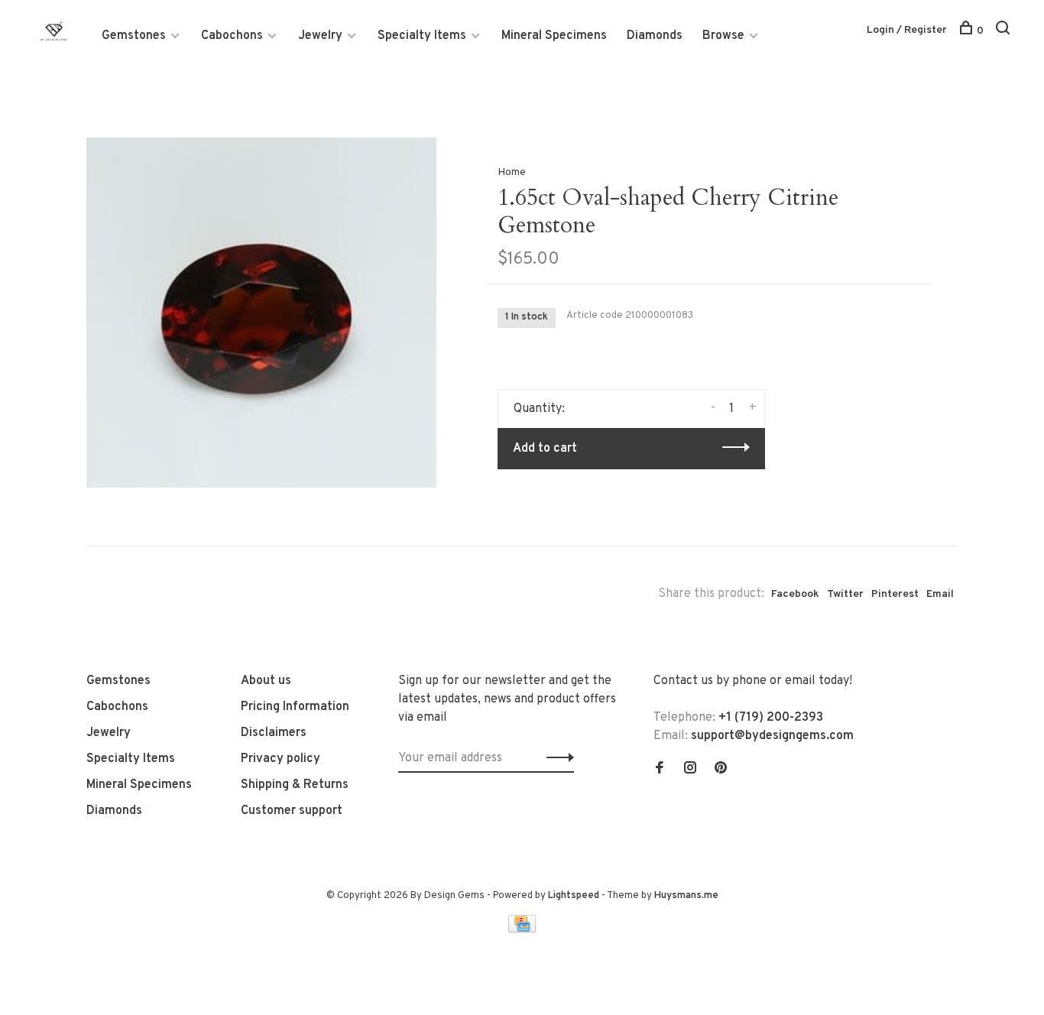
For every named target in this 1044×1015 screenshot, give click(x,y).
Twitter (845, 594)
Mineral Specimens (554, 36)
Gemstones (134, 36)
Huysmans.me (686, 896)
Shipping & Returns (295, 785)
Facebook (795, 594)
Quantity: (539, 409)
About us (266, 681)
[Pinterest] (721, 769)
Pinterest (895, 594)
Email (940, 594)
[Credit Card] (522, 929)
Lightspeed (573, 896)
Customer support (291, 811)
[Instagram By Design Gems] (690, 769)
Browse (723, 36)
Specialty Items (422, 36)
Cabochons (232, 36)
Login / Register (907, 30)
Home (512, 172)
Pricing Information (295, 707)
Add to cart (545, 448)
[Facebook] (659, 769)
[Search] (1004, 30)
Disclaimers (273, 733)
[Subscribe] (556, 758)
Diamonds (654, 36)
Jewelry (320, 36)
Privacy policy (280, 759)
